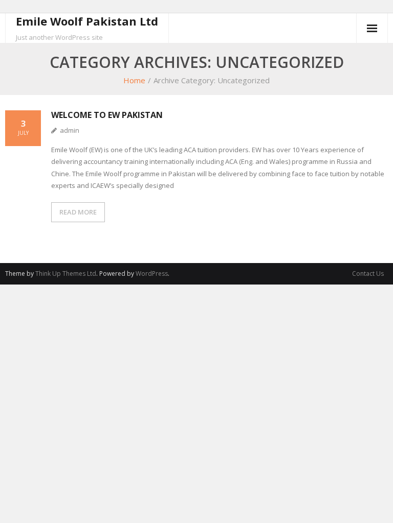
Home (134, 80)
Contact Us (368, 273)
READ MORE (78, 212)
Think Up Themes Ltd (65, 273)
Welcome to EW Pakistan (107, 115)
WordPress (152, 273)
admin (69, 130)
